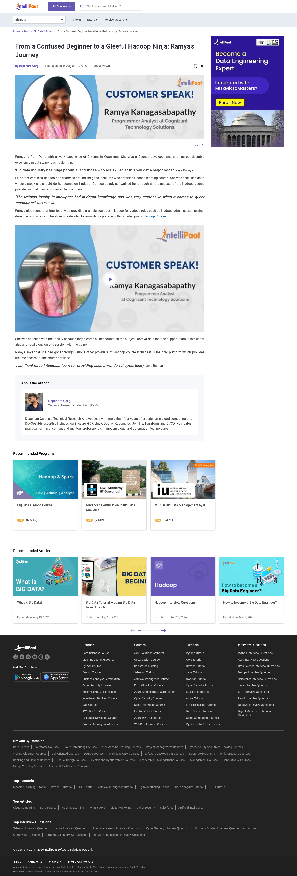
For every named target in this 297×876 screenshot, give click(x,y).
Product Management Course (100, 724)
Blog (26, 31)
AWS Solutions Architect (149, 653)
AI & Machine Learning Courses (121, 747)
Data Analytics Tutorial (189, 787)
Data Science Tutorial (199, 711)
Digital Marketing (121, 807)
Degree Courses (94, 753)
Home (16, 31)
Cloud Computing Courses (202, 717)
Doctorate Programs (202, 753)
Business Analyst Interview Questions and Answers (227, 828)
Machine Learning (73, 807)
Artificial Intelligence (190, 807)
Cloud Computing (24, 807)
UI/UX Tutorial (217, 787)
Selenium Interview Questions (31, 828)
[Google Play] (27, 677)
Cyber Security (146, 807)
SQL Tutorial (85, 787)
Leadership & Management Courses (162, 760)
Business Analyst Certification (101, 679)
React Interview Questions (254, 698)
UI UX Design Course (147, 659)
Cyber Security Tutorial (200, 685)
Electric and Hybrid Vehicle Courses (113, 760)
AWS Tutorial (194, 659)
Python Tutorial (195, 653)
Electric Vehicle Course (148, 711)
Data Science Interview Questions (259, 666)
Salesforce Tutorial (197, 691)
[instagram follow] (41, 659)
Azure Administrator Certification (154, 691)
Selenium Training (145, 672)
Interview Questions (115, 19)
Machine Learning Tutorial (29, 787)
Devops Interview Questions (255, 672)
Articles (76, 19)
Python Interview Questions (255, 653)
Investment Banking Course (99, 698)
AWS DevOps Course (95, 711)
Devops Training (92, 672)
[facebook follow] (16, 659)
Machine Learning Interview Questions (117, 828)
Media (17, 862)
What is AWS (97, 807)
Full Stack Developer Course (99, 717)
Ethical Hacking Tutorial (201, 704)
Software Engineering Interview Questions (119, 834)
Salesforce (166, 807)
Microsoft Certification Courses (68, 766)
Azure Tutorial (194, 698)
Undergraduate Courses (235, 753)
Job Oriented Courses (65, 753)
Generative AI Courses (237, 760)
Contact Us (35, 862)
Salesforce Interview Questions (257, 679)
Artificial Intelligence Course (151, 679)
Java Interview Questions (254, 685)
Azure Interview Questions (71, 828)
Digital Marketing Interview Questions (254, 713)
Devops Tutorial (195, 666)
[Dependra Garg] (34, 402)
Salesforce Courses (47, 747)
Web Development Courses (150, 724)
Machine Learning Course (98, 659)
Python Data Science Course (203, 724)
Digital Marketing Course (149, 704)
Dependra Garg (28, 66)
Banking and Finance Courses (31, 760)
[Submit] (81, 6)
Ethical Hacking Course (148, 685)
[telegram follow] (47, 659)
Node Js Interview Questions (256, 704)
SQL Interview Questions (253, 691)
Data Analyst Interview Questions (66, 834)
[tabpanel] (45, 590)
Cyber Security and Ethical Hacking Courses (216, 747)
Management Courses (204, 760)
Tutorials (92, 19)
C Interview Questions (26, 834)
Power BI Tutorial (61, 787)
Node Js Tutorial (196, 679)
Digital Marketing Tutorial (154, 787)
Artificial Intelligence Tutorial (115, 787)
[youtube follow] (35, 659)
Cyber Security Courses (96, 685)
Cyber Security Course (148, 698)
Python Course (91, 666)
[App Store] (56, 677)
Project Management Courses (164, 747)
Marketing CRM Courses (124, 753)
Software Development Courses (164, 753)
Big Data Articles (43, 31)
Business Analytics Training (99, 691)
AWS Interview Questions (253, 659)
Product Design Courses (71, 760)
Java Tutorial (194, 672)
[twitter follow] (22, 659)
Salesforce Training (146, 666)
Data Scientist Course (95, 653)
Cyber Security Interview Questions (168, 828)
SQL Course (89, 704)
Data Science (21, 747)
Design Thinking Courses (28, 766)
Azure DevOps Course (147, 717)
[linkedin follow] (29, 659)
